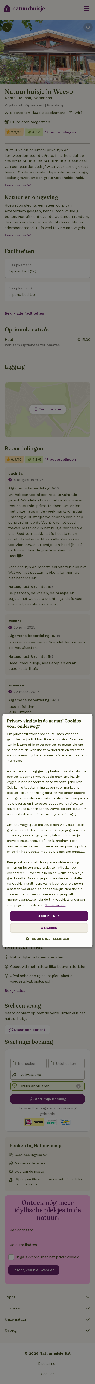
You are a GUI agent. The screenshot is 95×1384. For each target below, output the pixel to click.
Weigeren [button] (49, 928)
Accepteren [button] (49, 916)
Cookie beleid (55, 905)
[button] (47, 939)
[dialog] (47, 830)
